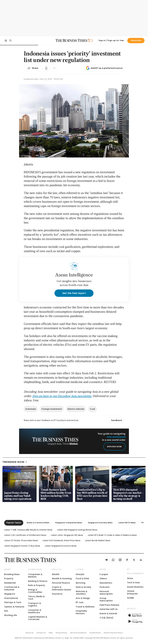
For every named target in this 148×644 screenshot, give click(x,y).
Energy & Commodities (35, 591)
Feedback (116, 420)
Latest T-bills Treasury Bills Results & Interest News (28, 529)
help (51, 633)
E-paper (104, 574)
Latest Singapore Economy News (60, 545)
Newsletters (106, 582)
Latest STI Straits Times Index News (21, 540)
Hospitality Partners (81, 612)
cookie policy (95, 633)
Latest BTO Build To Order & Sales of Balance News (112, 535)
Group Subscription (106, 599)
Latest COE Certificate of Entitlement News (25, 535)
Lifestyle (80, 574)
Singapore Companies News (68, 522)
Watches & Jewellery (81, 592)
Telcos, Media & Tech (36, 597)
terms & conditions (78, 633)
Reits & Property (36, 585)
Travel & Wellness (85, 606)
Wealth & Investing (62, 578)
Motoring (80, 582)
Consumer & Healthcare (34, 611)
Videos (103, 578)
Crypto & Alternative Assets (61, 588)
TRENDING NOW (13, 462)
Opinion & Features (14, 606)
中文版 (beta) (106, 617)
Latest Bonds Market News (97, 540)
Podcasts (105, 587)
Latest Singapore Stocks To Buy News (22, 545)
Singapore (9, 593)
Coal (92, 409)
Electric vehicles (76, 409)
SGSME (130, 597)
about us (30, 633)
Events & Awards (108, 613)
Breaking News (12, 574)
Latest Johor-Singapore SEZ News (67, 535)
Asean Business (135, 586)
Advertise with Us (109, 609)
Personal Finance (61, 582)
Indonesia (30, 409)
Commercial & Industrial (11, 588)
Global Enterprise (132, 592)
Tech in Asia (133, 582)
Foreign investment (52, 409)
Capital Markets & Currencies (37, 618)
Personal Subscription (106, 592)
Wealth (55, 574)
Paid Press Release (109, 605)
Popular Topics (14, 522)
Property (8, 578)
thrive (130, 578)
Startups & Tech (12, 602)
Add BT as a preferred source (107, 68)
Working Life (10, 615)
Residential (10, 582)
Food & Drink (82, 578)
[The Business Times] (71, 40)
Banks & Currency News (38, 522)
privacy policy (61, 633)
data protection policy (113, 633)
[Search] (10, 40)
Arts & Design (83, 598)
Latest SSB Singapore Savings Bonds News (77, 529)
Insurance (57, 593)
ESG (6, 610)
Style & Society (83, 587)
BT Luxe (79, 602)
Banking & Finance (37, 581)
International (11, 598)
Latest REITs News (127, 522)
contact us (41, 633)
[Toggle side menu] (5, 40)
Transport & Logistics (34, 604)
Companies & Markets (35, 575)
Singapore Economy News (100, 522)
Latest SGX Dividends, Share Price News (61, 540)
